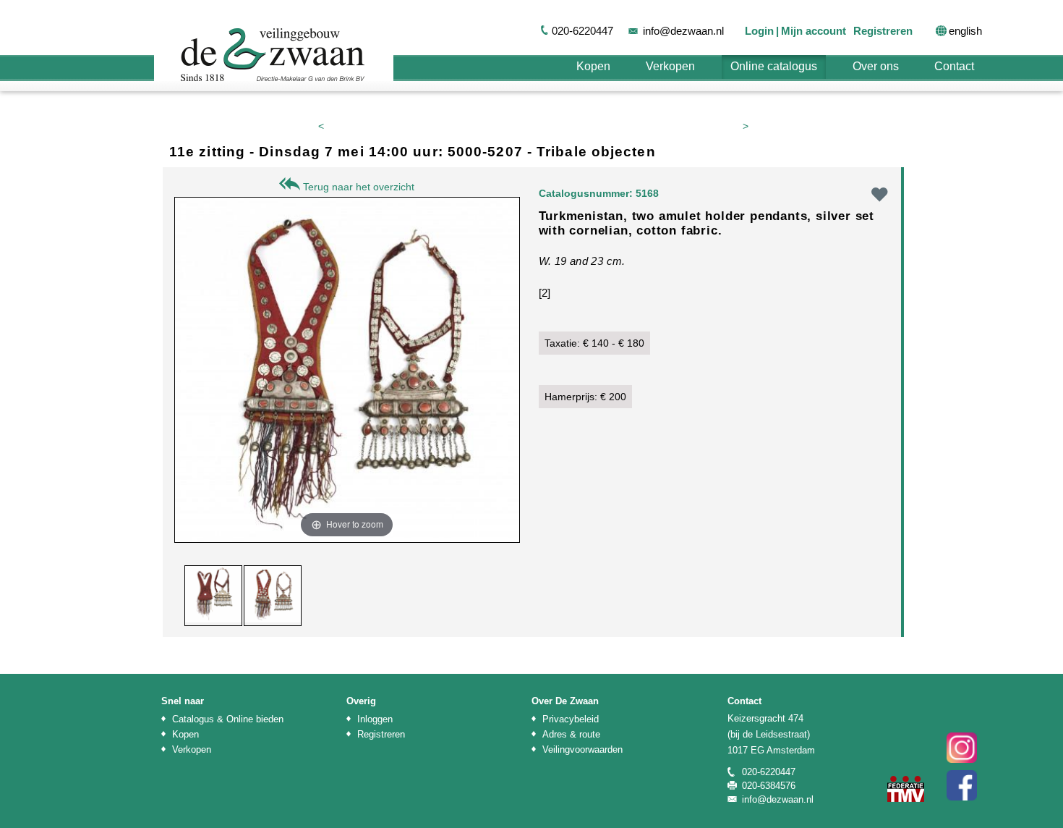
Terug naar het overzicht (357, 187)
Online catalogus (773, 66)
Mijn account (813, 31)
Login (759, 31)
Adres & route (571, 734)
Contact (954, 66)
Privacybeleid (570, 719)
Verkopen (670, 66)
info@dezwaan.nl (683, 31)
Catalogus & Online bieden (227, 719)
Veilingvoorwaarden (582, 749)
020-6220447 (582, 31)
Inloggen (375, 719)
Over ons (876, 66)
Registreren (883, 31)
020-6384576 (768, 785)
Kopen (593, 66)
